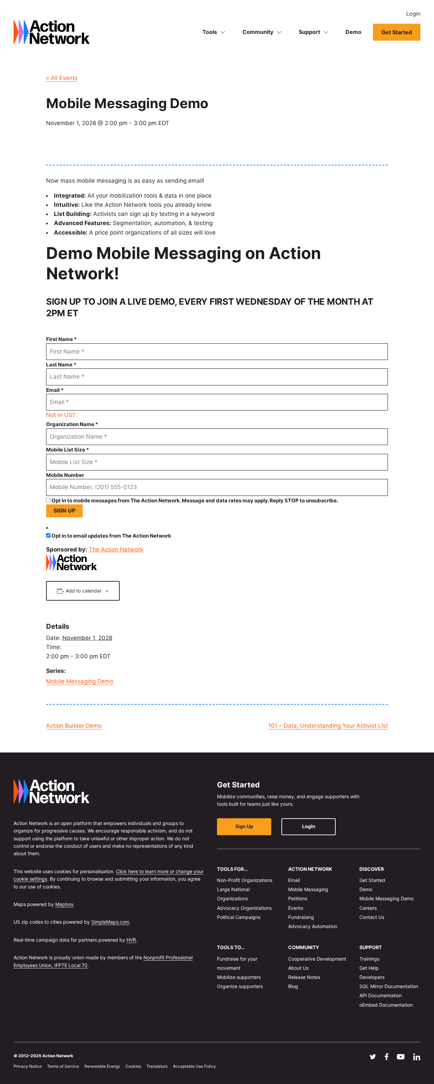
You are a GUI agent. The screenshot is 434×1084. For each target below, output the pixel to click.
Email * (54, 390)
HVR (131, 939)
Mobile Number (65, 475)
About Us (298, 968)
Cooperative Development (317, 958)
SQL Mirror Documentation (388, 986)
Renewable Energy (102, 1066)
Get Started (396, 32)
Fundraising (301, 917)
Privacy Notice (28, 1066)
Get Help (369, 968)
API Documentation (380, 995)
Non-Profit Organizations (244, 880)
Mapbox (64, 904)
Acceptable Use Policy (194, 1066)
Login (413, 13)
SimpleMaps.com (110, 922)
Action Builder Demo (74, 725)
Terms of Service (63, 1066)
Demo (353, 31)
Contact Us (371, 917)
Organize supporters (240, 986)
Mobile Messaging (308, 889)
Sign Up (244, 826)
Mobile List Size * (67, 449)
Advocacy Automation (312, 926)
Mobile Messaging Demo (79, 681)
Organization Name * (72, 424)
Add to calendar (83, 591)
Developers (371, 977)
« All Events (62, 78)
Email (294, 880)
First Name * (61, 339)
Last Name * (61, 364)
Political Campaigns (238, 917)
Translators (156, 1066)
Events (295, 907)
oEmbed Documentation (386, 1004)
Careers (368, 907)
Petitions (297, 898)
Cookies (133, 1066)
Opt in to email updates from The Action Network (111, 536)
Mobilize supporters (239, 977)
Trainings (369, 958)
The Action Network (116, 549)
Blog (293, 986)
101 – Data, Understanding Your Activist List (328, 725)
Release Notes (304, 977)
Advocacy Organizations (244, 907)
